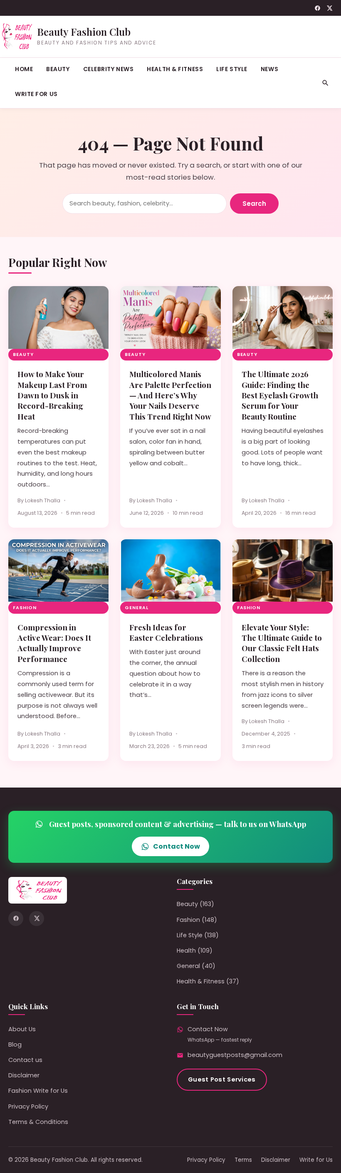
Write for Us (36, 94)
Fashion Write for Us (38, 1091)
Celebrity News (108, 69)
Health (186, 950)
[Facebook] (317, 8)
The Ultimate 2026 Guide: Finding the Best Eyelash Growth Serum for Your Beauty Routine (280, 395)
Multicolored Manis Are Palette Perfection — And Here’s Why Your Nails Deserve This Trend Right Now (170, 395)
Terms (243, 1160)
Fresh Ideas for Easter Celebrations (166, 632)
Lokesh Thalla (42, 500)
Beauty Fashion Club (84, 31)
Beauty (57, 69)
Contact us (25, 1060)
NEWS (269, 69)
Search (254, 203)
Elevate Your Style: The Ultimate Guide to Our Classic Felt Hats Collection (282, 643)
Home (24, 69)
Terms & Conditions (38, 1122)
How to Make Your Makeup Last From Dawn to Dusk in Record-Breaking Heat (52, 395)
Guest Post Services (222, 1079)
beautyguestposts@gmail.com (235, 1055)
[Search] (325, 83)
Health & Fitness (175, 69)
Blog (15, 1044)
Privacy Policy (28, 1106)
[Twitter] (329, 8)
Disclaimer (24, 1075)
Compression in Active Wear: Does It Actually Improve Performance (54, 643)
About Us (22, 1029)
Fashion (25, 608)
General (136, 608)
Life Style (231, 69)
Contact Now (176, 846)
